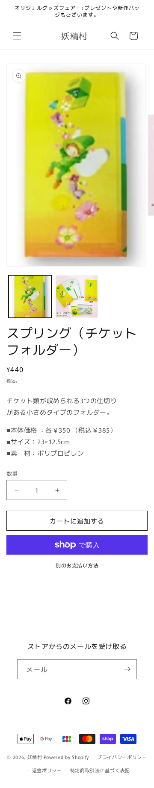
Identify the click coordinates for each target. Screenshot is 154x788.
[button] (17, 35)
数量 (12, 473)
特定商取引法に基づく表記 (100, 770)
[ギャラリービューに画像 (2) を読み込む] (77, 296)
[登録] (127, 669)
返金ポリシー (47, 770)
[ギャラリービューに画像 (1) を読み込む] (30, 296)
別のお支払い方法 (77, 565)
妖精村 (34, 756)
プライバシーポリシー (122, 756)
